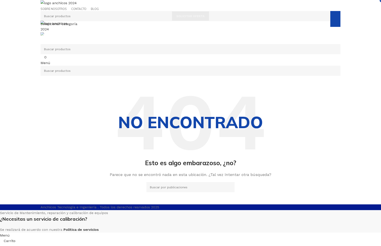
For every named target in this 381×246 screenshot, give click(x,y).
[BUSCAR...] (335, 19)
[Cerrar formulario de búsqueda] (5, 5)
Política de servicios (81, 230)
